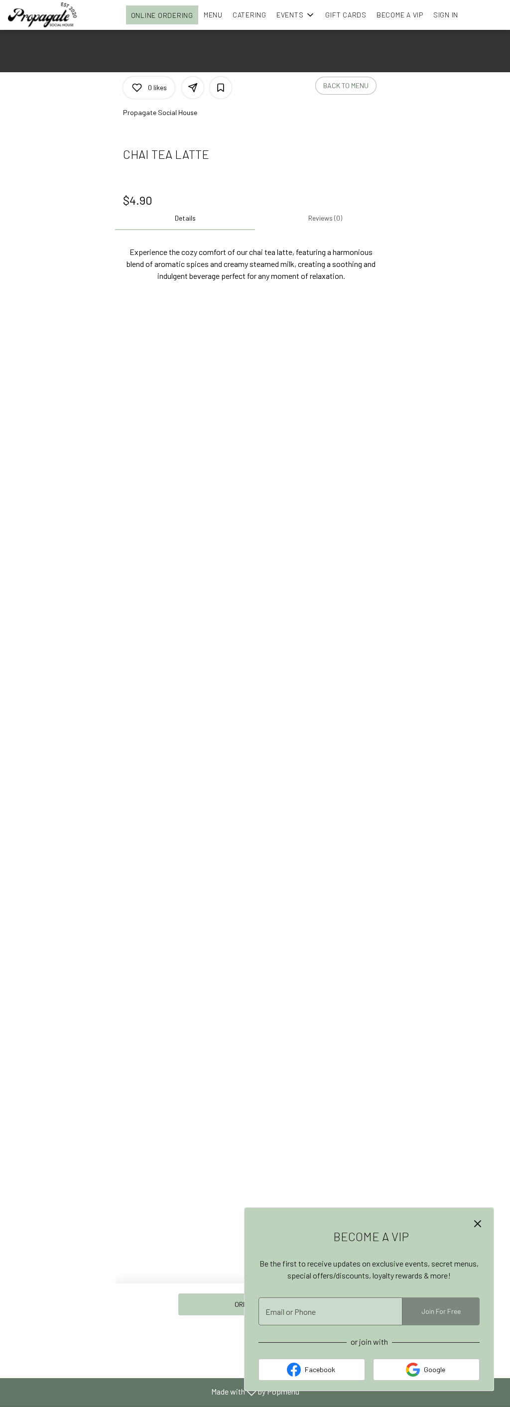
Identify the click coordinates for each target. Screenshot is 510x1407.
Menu (213, 14)
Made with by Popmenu (153, 1391)
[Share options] (193, 88)
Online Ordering (162, 15)
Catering (249, 14)
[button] (296, 15)
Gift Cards (346, 14)
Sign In (445, 14)
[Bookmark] (221, 88)
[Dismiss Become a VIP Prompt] (478, 1224)
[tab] (185, 218)
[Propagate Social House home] (53, 14)
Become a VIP (400, 14)
